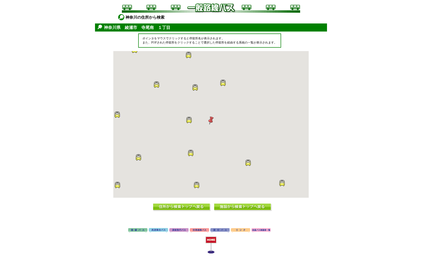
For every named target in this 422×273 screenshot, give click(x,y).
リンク (240, 230)
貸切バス (220, 230)
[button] (211, 120)
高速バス (158, 230)
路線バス (138, 230)
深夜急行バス (179, 230)
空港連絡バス (199, 230)
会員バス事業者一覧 (261, 230)
